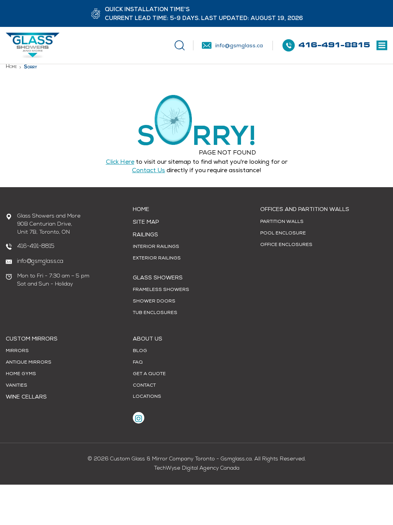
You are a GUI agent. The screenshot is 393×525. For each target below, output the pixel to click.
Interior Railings (156, 247)
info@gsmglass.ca (40, 261)
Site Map (146, 222)
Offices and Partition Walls (304, 210)
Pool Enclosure (283, 233)
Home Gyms (21, 374)
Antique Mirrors (28, 363)
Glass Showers (158, 278)
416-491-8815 (35, 246)
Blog (140, 351)
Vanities (16, 386)
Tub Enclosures (155, 313)
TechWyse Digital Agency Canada (196, 468)
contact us (148, 171)
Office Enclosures (286, 245)
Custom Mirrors (32, 339)
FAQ (138, 363)
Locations (147, 397)
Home (11, 66)
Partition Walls (282, 222)
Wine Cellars (26, 397)
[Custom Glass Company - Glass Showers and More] (32, 45)
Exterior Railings (157, 258)
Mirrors (17, 351)
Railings (145, 235)
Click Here (120, 162)
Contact (144, 386)
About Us (147, 339)
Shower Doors (154, 301)
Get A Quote (149, 374)
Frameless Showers (161, 290)
